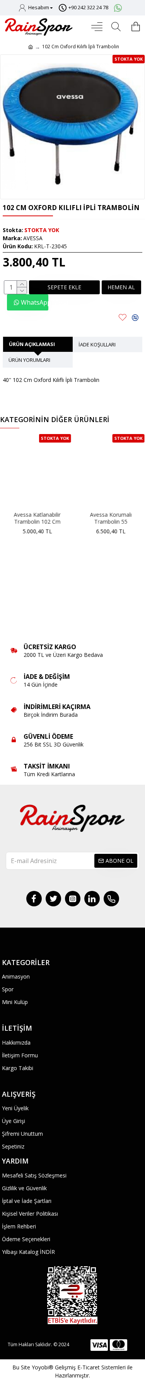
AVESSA (33, 238)
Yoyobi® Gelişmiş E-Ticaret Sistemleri (79, 1367)
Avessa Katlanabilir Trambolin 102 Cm (37, 518)
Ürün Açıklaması (32, 344)
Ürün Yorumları (29, 359)
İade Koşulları (97, 344)
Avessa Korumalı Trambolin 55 (111, 518)
